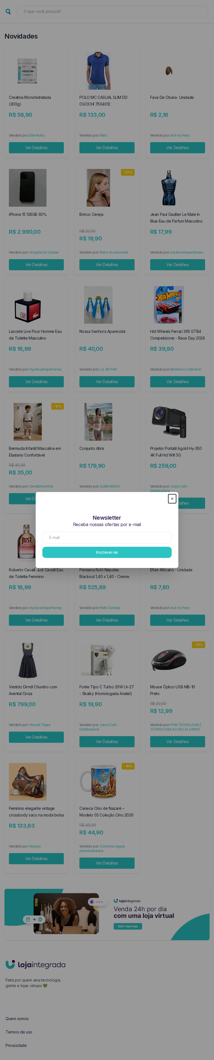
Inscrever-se (107, 552)
